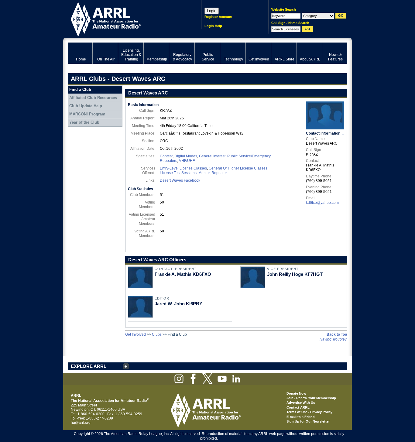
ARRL (126, 18)
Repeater (219, 173)
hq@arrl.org (81, 422)
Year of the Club (84, 122)
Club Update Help (85, 106)
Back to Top (337, 334)
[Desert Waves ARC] (325, 115)
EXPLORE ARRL (88, 366)
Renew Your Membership (316, 398)
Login (211, 11)
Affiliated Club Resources (93, 97)
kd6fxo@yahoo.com (322, 202)
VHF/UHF (187, 161)
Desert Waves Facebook (180, 180)
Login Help (213, 26)
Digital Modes (185, 156)
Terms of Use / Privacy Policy (309, 412)
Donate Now (296, 393)
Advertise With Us (300, 402)
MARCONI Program (87, 114)
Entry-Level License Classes (183, 168)
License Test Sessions (178, 173)
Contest (166, 156)
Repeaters (168, 161)
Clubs (157, 334)
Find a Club (80, 89)
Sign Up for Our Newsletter (308, 421)
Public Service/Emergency (248, 156)
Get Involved (135, 334)
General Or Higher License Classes (238, 168)
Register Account (218, 17)
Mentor (204, 173)
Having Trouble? (333, 339)
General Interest (212, 156)
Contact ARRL (298, 407)
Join (289, 398)
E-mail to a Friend (300, 417)
